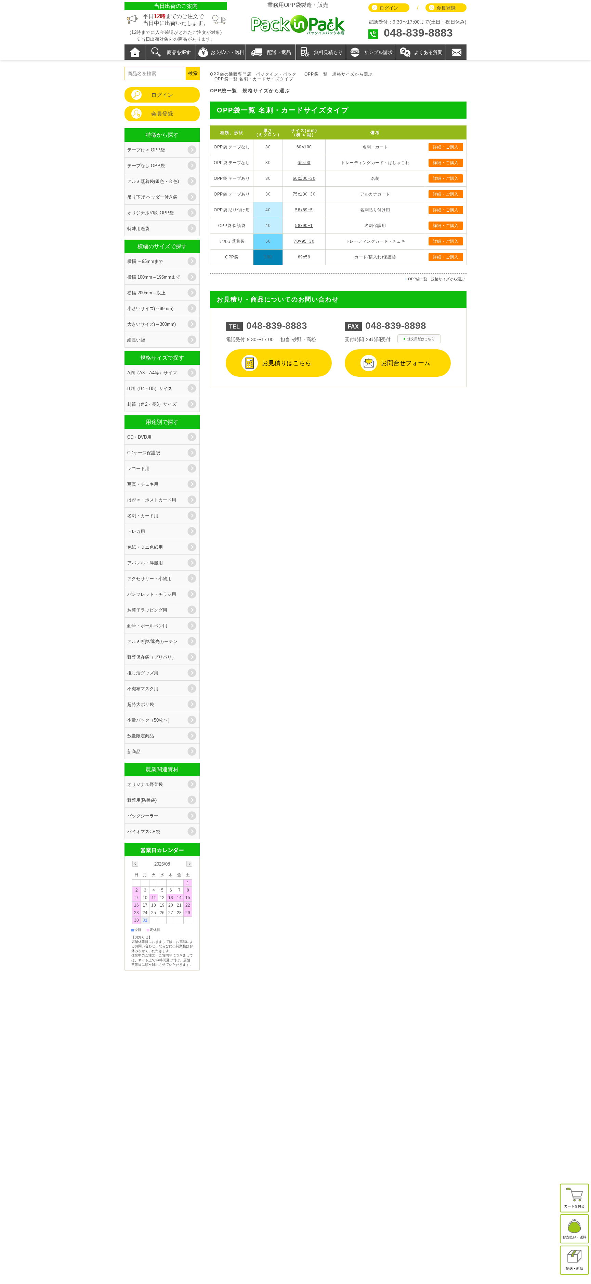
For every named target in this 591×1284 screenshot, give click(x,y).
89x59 (304, 257)
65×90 (304, 162)
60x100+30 (304, 178)
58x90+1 (304, 225)
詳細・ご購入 (446, 147)
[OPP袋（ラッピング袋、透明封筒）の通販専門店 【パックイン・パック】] (298, 34)
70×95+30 (304, 241)
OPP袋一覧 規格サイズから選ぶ (338, 74)
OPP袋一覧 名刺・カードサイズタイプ (283, 110)
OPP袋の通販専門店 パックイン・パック (253, 74)
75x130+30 (304, 194)
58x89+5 (304, 210)
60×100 (304, 147)
